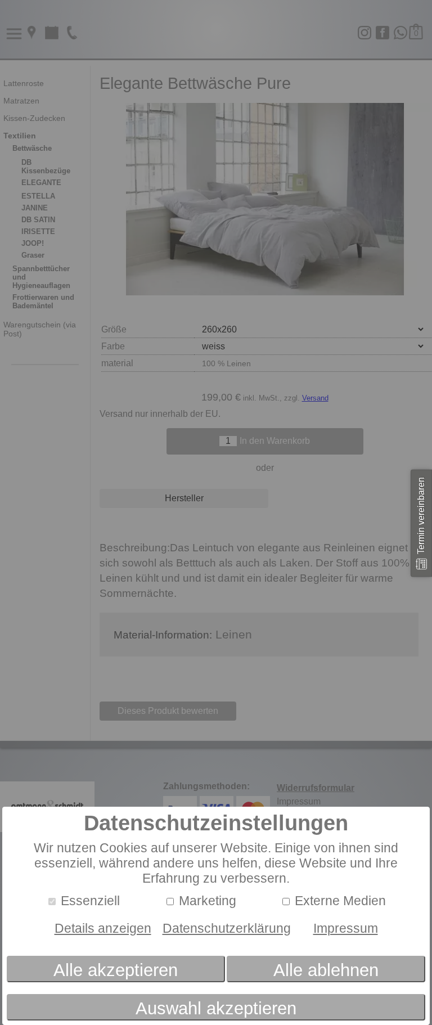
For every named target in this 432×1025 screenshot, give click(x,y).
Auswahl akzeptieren (216, 1008)
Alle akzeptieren (115, 970)
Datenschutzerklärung (227, 928)
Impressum (345, 928)
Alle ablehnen (326, 970)
